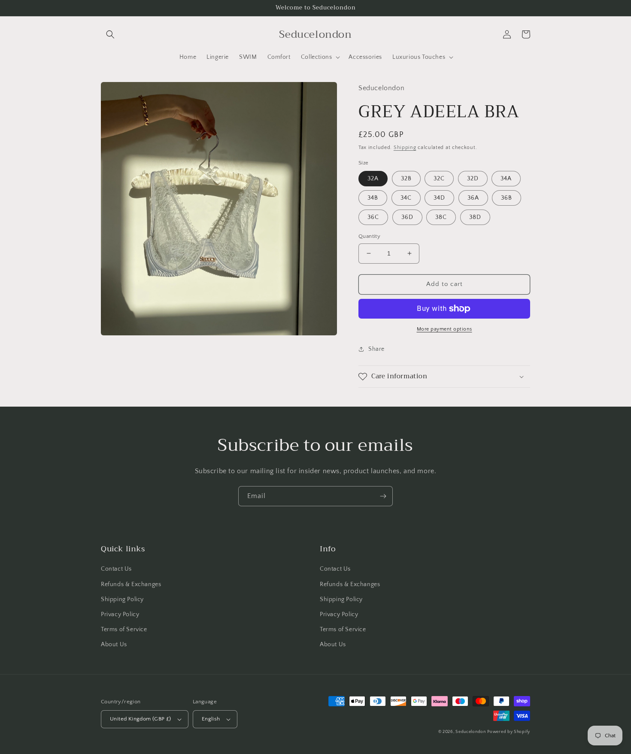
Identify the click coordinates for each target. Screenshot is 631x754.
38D (475, 217)
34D (439, 198)
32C (439, 178)
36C (373, 217)
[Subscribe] (382, 496)
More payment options (444, 329)
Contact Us (116, 569)
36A (473, 198)
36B (506, 198)
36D (407, 217)
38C (441, 217)
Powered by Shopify (508, 732)
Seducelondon (470, 732)
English (211, 719)
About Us (114, 644)
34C (406, 198)
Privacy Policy (120, 614)
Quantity (369, 236)
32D (473, 178)
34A (506, 178)
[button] (110, 34)
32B (406, 178)
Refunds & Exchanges (131, 584)
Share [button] (376, 349)
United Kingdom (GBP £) (140, 719)
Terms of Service (124, 629)
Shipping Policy (122, 599)
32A (373, 178)
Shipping (405, 147)
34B (372, 198)
